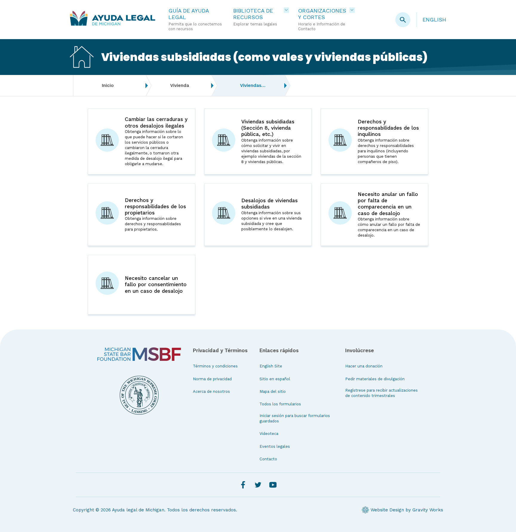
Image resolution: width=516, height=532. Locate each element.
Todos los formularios (280, 404)
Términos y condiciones (215, 366)
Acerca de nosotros (211, 391)
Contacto (268, 459)
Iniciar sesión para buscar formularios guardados (294, 418)
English (434, 19)
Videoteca (268, 433)
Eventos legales (274, 446)
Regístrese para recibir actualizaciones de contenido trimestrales (381, 393)
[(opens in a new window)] (139, 354)
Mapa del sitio (272, 391)
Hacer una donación (364, 366)
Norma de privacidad (212, 379)
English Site (270, 366)
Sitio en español (274, 379)
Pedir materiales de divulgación (375, 379)
